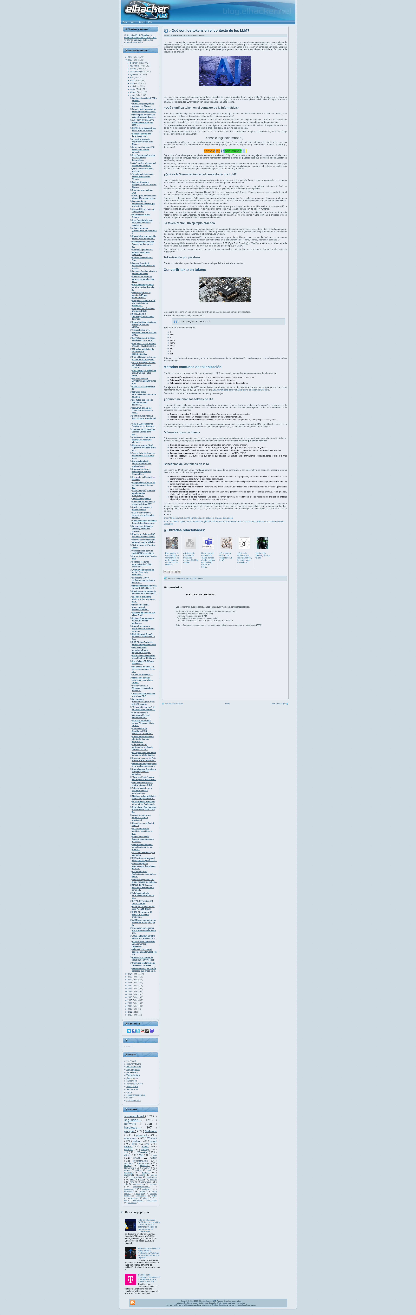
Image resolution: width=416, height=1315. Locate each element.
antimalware (138, 1200)
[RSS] (132, 1302)
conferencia (138, 1184)
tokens (200, 578)
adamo (146, 1198)
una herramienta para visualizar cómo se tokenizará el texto (241, 390)
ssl (125, 1184)
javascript (128, 1175)
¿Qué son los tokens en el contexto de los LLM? (209, 31)
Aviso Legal (222, 1303)
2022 (130, 980)
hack (149, 1170)
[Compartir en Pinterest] (179, 571)
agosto (133, 74)
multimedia (152, 1177)
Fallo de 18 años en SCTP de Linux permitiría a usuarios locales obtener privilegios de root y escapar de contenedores (149, 1226)
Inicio (227, 704)
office (139, 1170)
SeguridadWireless (141, 1187)
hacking (145, 1149)
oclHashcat (132, 1203)
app (155, 1155)
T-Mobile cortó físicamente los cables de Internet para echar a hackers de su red (149, 1278)
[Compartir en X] (172, 571)
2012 (130, 1009)
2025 (130, 60)
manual (128, 1149)
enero (133, 95)
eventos (153, 1180)
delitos (154, 1196)
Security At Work (133, 1064)
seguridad (132, 1120)
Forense (153, 1184)
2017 (130, 994)
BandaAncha (132, 1089)
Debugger (128, 1191)
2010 (130, 1015)
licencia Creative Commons (216, 1305)
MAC (132, 1182)
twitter (153, 1157)
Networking (129, 1168)
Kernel (146, 1173)
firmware (145, 1165)
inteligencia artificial (184, 578)
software (132, 1123)
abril (132, 86)
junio (132, 80)
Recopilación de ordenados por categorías (140, 36)
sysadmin (146, 1168)
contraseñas (135, 1177)
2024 (130, 974)
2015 (130, 1000)
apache (142, 1175)
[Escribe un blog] (168, 571)
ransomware (131, 1138)
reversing (133, 1198)
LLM (195, 578)
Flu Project (131, 1061)
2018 (130, 991)
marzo (133, 89)
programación (141, 1160)
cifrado (137, 1157)
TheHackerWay (133, 1075)
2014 (130, 1003)
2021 (130, 983)
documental (129, 1189)
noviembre (135, 66)
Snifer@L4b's (132, 1086)
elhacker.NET (210, 1301)
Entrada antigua (279, 704)
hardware (132, 1127)
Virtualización (141, 1196)
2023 (130, 977)
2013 (130, 1006)
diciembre (134, 63)
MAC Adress (152, 1200)
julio (132, 77)
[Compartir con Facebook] (175, 571)
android (137, 1141)
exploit (153, 1141)
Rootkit (143, 1191)
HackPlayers (132, 1072)
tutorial (128, 1146)
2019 (130, 988)
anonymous (146, 1182)
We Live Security (133, 1067)
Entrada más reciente (173, 704)
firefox (127, 1165)
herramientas (145, 1163)
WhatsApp (143, 1152)
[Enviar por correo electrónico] (165, 571)
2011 (130, 1012)
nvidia (145, 1146)
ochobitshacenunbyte (135, 1095)
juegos (154, 1175)
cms (132, 1180)
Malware (151, 1131)
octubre (133, 69)
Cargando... (129, 1046)
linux (135, 1143)
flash (141, 1180)
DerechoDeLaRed (134, 1084)
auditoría (146, 1189)
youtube (128, 1163)
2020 (130, 985)
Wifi (141, 1155)
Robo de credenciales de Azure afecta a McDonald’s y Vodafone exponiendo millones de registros (149, 1253)
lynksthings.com (133, 1101)
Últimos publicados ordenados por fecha (138, 41)
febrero (133, 92)
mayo (132, 83)
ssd (126, 1152)
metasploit (140, 1194)
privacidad (142, 1135)
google (129, 1131)
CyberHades (132, 1078)
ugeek (129, 1092)
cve (147, 1143)
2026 (130, 57)
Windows (152, 1138)
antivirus (128, 1173)
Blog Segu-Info (133, 1070)
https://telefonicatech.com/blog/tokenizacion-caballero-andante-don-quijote (198, 518)
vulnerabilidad (134, 1116)
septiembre (135, 72)
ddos (127, 1155)
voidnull (129, 1098)
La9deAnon (131, 1081)
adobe (127, 1170)
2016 (130, 997)
